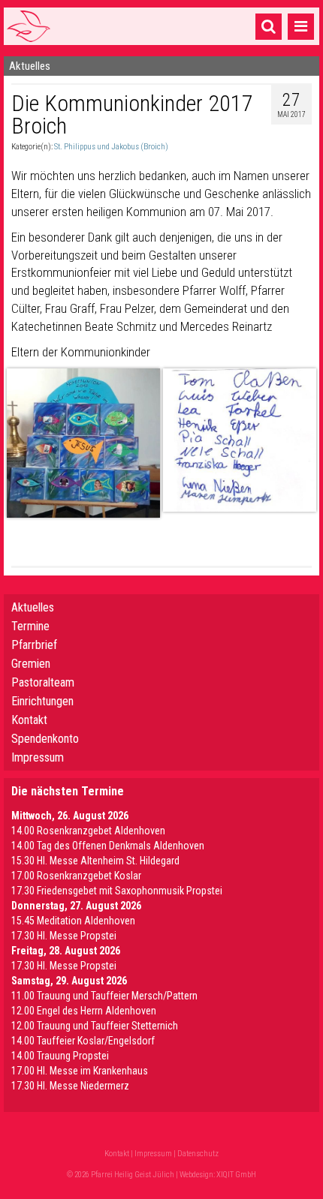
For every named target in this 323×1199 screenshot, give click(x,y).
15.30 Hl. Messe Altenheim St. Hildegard (95, 861)
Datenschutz (198, 1153)
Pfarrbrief (34, 645)
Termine (30, 626)
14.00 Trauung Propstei (60, 1056)
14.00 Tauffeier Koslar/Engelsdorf (83, 1041)
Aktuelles (32, 607)
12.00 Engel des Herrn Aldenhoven (83, 1011)
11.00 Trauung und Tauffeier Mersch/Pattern (104, 996)
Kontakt (29, 720)
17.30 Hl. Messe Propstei (63, 936)
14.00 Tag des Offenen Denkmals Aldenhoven (107, 846)
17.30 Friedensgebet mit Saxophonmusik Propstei (116, 891)
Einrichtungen (42, 701)
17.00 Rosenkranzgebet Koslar (76, 876)
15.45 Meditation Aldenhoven (73, 921)
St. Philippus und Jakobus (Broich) (111, 147)
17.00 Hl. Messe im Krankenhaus (79, 1071)
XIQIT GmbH (236, 1174)
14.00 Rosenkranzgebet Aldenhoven (88, 831)
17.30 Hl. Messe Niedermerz (70, 1086)
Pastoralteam (42, 682)
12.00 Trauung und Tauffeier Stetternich (94, 1026)
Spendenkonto (45, 739)
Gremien (30, 664)
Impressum (37, 757)
